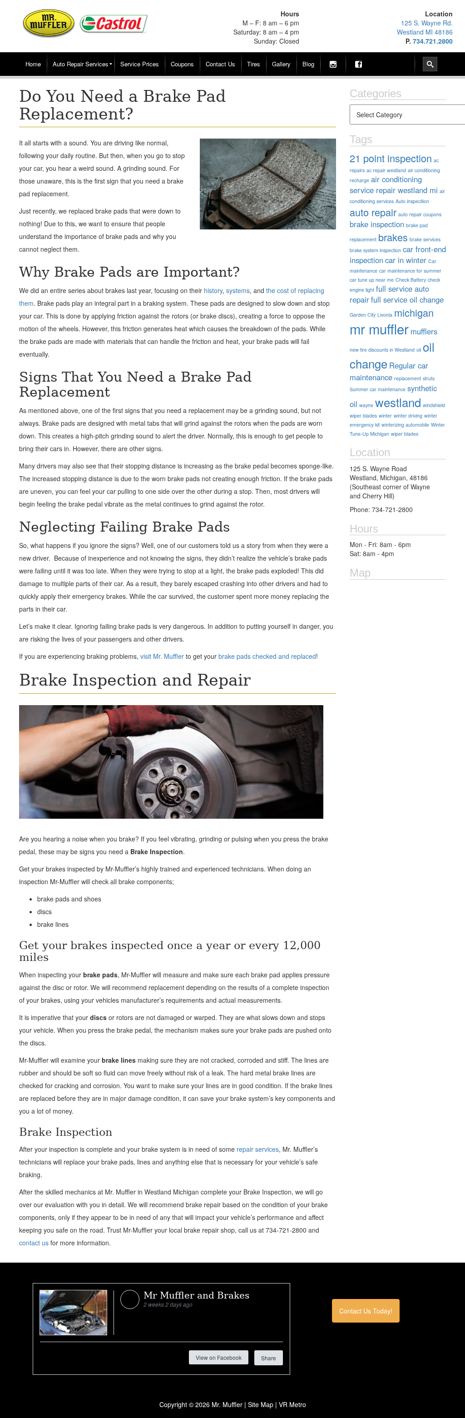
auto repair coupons (419, 214)
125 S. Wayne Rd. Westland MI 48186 (425, 27)
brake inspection (377, 224)
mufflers (424, 331)
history (213, 290)
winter (385, 415)
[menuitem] (33, 64)
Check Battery (411, 279)
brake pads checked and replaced (267, 656)
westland (398, 401)
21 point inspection (391, 158)
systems (238, 290)
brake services (425, 239)
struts (429, 378)
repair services (258, 1149)
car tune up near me (372, 279)
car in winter (405, 259)
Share (268, 1358)
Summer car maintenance (378, 389)
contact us (34, 1242)
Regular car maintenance (389, 371)
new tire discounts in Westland (382, 349)
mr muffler (379, 328)
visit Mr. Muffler (162, 656)
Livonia (384, 314)
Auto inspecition (412, 201)
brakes (393, 237)
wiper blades (404, 433)
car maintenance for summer (410, 270)
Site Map (260, 1404)
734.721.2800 (433, 40)
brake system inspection (375, 250)
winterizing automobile (405, 424)
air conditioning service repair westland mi (394, 184)
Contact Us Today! (365, 1310)
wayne (366, 405)
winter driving (408, 415)
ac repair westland (386, 170)
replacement (407, 378)
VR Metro (292, 1404)
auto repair (373, 212)
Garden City (363, 314)
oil (418, 349)
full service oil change (407, 299)
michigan (414, 312)
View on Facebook (219, 1357)
